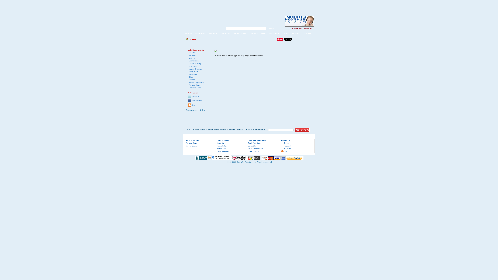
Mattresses (193, 74)
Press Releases (223, 151)
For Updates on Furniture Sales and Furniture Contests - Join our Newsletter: (226, 129)
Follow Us (195, 96)
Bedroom (192, 58)
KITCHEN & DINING (258, 34)
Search (271, 29)
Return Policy (222, 146)
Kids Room (193, 66)
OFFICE (286, 34)
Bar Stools (192, 56)
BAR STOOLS (200, 34)
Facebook (287, 146)
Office (191, 77)
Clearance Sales (195, 88)
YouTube (287, 149)
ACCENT (188, 34)
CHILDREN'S (226, 34)
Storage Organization (196, 82)
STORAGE (307, 34)
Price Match (221, 149)
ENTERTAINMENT (240, 34)
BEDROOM (213, 34)
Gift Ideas (192, 39)
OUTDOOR (296, 34)
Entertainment (194, 61)
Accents (192, 53)
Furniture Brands (195, 85)
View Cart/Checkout (302, 29)
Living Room (193, 72)
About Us (220, 143)
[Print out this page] (217, 40)
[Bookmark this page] (204, 40)
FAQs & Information (255, 149)
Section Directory (192, 146)
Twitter (286, 143)
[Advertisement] (47, 6)
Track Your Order (254, 143)
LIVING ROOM (274, 34)
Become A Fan (197, 101)
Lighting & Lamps (195, 69)
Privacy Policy (253, 151)
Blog (193, 105)
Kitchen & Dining (195, 64)
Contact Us (252, 146)
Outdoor (192, 80)
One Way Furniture (202, 23)
